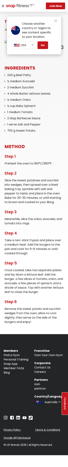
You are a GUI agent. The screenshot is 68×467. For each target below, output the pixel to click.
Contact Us (42, 367)
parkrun (40, 388)
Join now (55, 6)
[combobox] (22, 45)
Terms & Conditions (47, 430)
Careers (40, 372)
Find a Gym (12, 355)
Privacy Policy (12, 430)
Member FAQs (14, 368)
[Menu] (3, 6)
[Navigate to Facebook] (12, 419)
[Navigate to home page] (16, 6)
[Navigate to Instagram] (6, 419)
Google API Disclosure (17, 438)
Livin (37, 384)
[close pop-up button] (55, 21)
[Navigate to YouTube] (24, 419)
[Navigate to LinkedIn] (18, 418)
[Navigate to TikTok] (31, 419)
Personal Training (16, 359)
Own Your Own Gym (48, 355)
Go (43, 45)
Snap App (11, 364)
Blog (7, 372)
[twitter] (61, 47)
